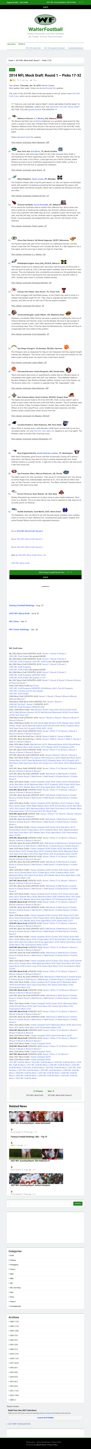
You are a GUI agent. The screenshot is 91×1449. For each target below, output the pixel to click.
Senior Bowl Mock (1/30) (62, 985)
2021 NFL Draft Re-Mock (19, 1062)
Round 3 (62, 653)
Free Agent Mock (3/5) (43, 854)
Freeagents (14, 1265)
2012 (12, 1386)
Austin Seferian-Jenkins (47, 453)
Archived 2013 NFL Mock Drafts (43, 811)
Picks (12, 1297)
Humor (12, 1269)
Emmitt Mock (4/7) (63, 939)
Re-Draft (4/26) (37, 723)
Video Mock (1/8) (17, 945)
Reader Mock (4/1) (32, 787)
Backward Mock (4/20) (58, 744)
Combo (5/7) (56, 894)
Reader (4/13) (52, 747)
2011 (12, 1391)
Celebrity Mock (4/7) (66, 896)
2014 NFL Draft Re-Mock (33, 1067)
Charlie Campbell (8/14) (40, 1059)
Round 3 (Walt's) (65, 739)
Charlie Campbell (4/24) (41, 1043)
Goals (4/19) (26, 806)
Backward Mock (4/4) (40, 808)
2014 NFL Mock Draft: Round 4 (30, 547)
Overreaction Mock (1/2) (67, 899)
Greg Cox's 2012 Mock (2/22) (56, 763)
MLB (11, 1274)
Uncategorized (15, 1306)
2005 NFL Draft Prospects (20, 667)
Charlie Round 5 (24, 776)
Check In (21, 44)
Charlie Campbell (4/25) (40, 803)
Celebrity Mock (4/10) (54, 851)
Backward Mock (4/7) (19, 875)
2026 (12, 1322)
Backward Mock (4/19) (38, 726)
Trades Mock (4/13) (36, 830)
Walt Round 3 (50, 776)
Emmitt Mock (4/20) (18, 830)
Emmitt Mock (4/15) (29, 918)
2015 (12, 1372)
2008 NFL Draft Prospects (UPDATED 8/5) (27, 707)
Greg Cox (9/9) (67, 787)
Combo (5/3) (57, 961)
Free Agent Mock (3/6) (50, 787)
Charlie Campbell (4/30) (40, 848)
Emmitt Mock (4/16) (29, 896)
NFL (11, 1283)
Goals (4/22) (69, 894)
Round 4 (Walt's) (49, 736)
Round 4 (70, 680)
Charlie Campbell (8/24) (40, 1057)
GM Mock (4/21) (58, 803)
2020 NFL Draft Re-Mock (42, 1062)
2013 (12, 1382)
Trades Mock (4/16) (47, 872)
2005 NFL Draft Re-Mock (26, 1075)
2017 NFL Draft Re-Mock (37, 1065)
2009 (12, 1400)
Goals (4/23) (69, 870)
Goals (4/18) (69, 961)
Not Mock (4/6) (16, 763)
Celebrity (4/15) (57, 784)
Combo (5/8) (57, 870)
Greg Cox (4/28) (53, 758)
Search (78, 1204)
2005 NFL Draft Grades (19, 669)
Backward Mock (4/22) (71, 758)
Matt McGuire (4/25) (39, 710)
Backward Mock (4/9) (47, 896)
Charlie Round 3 (72, 846)
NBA (11, 1279)
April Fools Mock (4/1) (33, 763)
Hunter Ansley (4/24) (18, 726)
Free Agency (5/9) (37, 758)
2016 (12, 1368)
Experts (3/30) (35, 728)
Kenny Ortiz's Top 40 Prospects (59, 688)
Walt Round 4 (51, 774)
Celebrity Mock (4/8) (24, 747)
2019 (12, 1354)
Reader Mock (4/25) (71, 723)
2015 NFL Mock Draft (20, 563)
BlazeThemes (41, 1445)
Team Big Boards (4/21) (37, 760)
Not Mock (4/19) (22, 784)
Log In (45, 7)
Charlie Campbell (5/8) (39, 827)
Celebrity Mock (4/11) (54, 830)
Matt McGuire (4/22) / (39, 744)
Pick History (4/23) (60, 782)
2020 (12, 1349)
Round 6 (14, 683)
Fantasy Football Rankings (21, 605)
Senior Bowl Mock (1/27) (53, 966)
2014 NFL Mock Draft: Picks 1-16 (32, 555)
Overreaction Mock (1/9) (51, 1027)
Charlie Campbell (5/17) (40, 982)
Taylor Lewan (38, 179)
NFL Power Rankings (19, 629)
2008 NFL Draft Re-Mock (26, 1073)
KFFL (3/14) (47, 728)
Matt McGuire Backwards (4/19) (54, 712)
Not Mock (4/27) (68, 827)
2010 (12, 1395)
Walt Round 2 (37, 776)
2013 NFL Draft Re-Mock (56, 1067)
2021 (12, 1345)
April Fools (34, 685)
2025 (12, 1326)
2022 (12, 1340)
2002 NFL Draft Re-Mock (26, 1078)
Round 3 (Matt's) (24, 742)
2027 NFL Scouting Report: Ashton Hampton (30, 1185)
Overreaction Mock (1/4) (20, 878)
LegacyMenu (11, 44)
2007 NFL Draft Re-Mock (48, 1073)
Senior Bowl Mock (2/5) (63, 1006)
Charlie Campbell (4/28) (40, 870)
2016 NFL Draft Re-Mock (59, 1065)
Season (13, 1302)
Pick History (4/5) (22, 808)
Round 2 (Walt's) (49, 739)
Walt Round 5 (63, 774)
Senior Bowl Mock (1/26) (71, 942)
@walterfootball (46, 88)
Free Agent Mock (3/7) (19, 811)
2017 (12, 1363)
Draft (12, 70)
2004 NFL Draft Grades (42, 661)
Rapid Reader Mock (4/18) (43, 806)
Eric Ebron (35, 151)
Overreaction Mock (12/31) (37, 945)
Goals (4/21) (69, 915)
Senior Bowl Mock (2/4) (29, 1027)
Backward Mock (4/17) (39, 784)
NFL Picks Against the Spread (54, 48)
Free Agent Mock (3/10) (49, 942)
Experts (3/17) (40, 747)
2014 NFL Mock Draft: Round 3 (30, 539)
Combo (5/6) (57, 915)
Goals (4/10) (70, 784)
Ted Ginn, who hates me (44, 431)
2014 (12, 1377)
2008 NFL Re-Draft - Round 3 (21, 704)
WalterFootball (45, 29)
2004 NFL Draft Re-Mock (48, 1075)
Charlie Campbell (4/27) (40, 894)
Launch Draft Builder (45, 1418)
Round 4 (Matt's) (65, 736)
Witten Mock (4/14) (29, 939)
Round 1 (45, 653)
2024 (12, 1331)
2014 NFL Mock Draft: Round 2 (30, 531)
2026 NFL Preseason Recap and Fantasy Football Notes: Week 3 (55, 2)
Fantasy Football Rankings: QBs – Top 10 (29, 1137)
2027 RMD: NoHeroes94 (18, 1424)
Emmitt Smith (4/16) (57, 726)
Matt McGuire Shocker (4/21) (27, 712)
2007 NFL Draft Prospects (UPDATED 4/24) (27, 688)
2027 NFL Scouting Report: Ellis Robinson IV (30, 1161)
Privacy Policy (52, 1445)
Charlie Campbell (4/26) (40, 782)
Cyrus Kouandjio (41, 205)
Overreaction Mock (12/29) (66, 854)
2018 (12, 1359)
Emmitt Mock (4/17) (18, 851)
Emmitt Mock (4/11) (23, 985)
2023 (12, 1335)
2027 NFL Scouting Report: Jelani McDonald (30, 1123)
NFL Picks (14, 621)
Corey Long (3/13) (33, 966)
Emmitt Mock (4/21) (18, 760)
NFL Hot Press (15, 1288)
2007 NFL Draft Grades (19, 694)
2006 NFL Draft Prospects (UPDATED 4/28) (27, 675)
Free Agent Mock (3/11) (46, 921)
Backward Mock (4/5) (46, 963)
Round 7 (23, 683)
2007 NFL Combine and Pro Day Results (26, 691)
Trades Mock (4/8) (28, 963)
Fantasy (13, 1260)
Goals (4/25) (57, 848)
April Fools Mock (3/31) (62, 1035)
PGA (11, 1292)
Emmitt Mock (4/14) (64, 806)
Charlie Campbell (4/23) (41, 961)
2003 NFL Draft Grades (19, 656)
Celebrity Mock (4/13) (57, 760)
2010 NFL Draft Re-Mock (51, 1070)
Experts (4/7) (73, 760)
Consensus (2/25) (67, 747)
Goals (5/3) (55, 827)
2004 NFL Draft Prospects (20, 661)
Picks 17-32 (55, 731)
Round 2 (54, 653)
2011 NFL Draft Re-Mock (28, 1070)
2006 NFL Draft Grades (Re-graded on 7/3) (27, 677)
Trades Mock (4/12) (35, 851)
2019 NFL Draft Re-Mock (64, 1062)
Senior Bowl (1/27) (65, 921)
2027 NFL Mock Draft (33, 48)
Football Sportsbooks (75, 48)
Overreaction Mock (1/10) (20, 1009)
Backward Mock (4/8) (65, 918)
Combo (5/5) (57, 937)
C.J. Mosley (39, 118)
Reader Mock (76, 808)
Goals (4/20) (69, 937)
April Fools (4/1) (22, 715)
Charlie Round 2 (63, 776)
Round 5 (75, 718)
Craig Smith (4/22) (56, 710)
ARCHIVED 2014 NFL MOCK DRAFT (65, 107)
